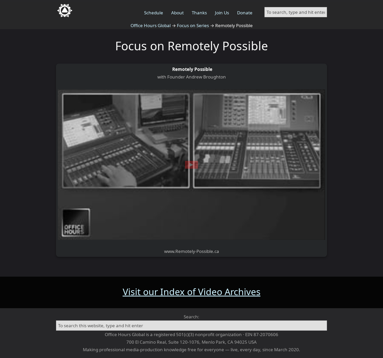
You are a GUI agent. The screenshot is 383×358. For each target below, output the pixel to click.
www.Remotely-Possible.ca (191, 251)
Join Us (222, 13)
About (177, 13)
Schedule (153, 13)
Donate (244, 13)
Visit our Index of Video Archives (192, 292)
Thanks (199, 13)
